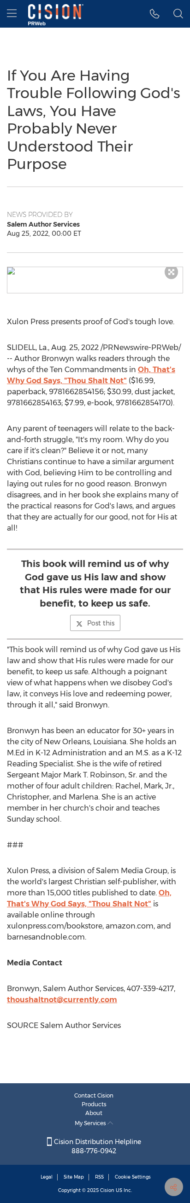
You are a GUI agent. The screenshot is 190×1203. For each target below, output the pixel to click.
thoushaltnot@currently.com (62, 999)
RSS (99, 1177)
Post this (100, 623)
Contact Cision (93, 1095)
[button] (95, 270)
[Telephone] (154, 14)
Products (94, 1104)
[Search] (178, 14)
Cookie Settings (133, 1177)
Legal (47, 1177)
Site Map (74, 1177)
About (93, 1113)
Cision (107, 1190)
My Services (91, 1123)
